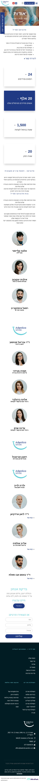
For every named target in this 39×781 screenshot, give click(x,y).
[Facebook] (16, 3)
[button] (36, 3)
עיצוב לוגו (31, 770)
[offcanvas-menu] (22, 3)
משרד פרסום (24, 770)
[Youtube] (13, 3)
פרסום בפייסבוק (16, 772)
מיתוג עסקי (7, 772)
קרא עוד (30, 518)
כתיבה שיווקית (26, 772)
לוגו (10, 770)
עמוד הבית (23, 19)
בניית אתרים (15, 770)
